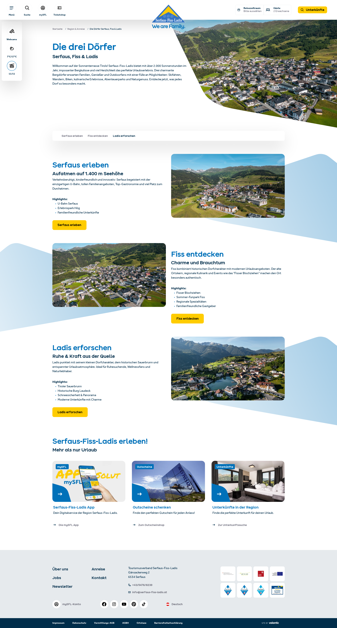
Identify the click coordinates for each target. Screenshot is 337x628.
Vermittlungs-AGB (104, 623)
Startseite (57, 29)
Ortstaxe (141, 623)
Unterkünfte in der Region (235, 507)
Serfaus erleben (69, 225)
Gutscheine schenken (152, 507)
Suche (27, 15)
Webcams (12, 39)
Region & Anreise (76, 29)
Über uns (60, 569)
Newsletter (62, 586)
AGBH (125, 623)
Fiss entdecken (187, 319)
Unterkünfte (314, 10)
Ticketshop (59, 15)
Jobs (56, 577)
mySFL (43, 15)
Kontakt (99, 577)
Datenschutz (79, 623)
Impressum (58, 623)
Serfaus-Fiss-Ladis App (74, 507)
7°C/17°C (12, 57)
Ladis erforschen (70, 412)
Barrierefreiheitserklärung (168, 623)
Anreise (98, 569)
